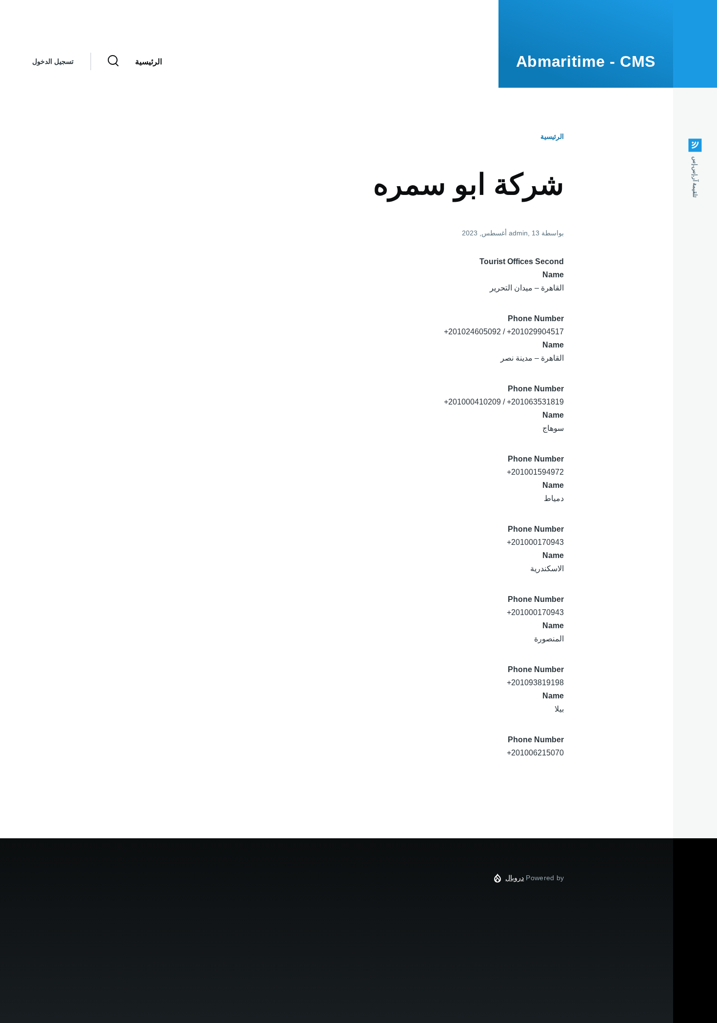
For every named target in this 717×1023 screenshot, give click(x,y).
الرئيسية (552, 136)
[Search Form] (113, 61)
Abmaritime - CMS (586, 61)
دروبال (514, 878)
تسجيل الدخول (53, 61)
